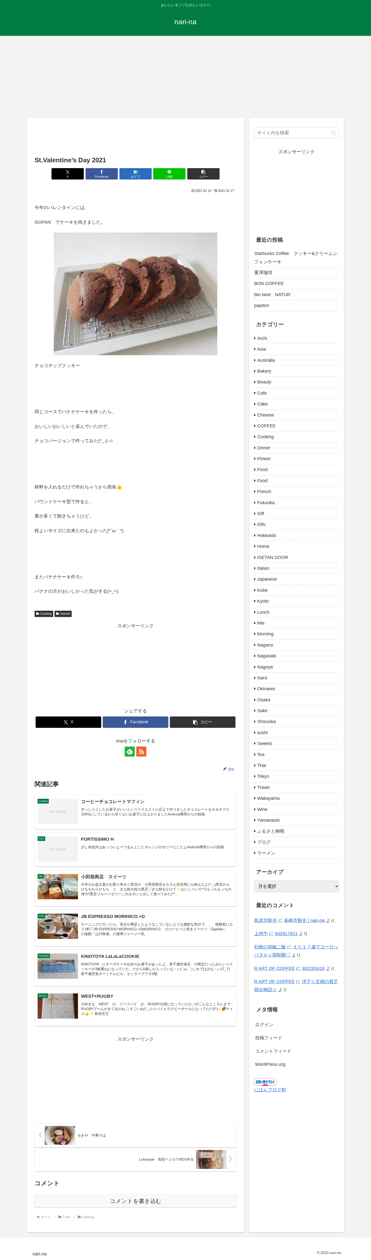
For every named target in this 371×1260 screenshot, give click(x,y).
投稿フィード (268, 1037)
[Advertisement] (185, 75)
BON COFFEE (269, 283)
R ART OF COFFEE (274, 968)
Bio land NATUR (272, 294)
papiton (261, 305)
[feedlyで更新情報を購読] (130, 752)
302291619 (313, 968)
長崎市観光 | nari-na (304, 920)
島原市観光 (265, 920)
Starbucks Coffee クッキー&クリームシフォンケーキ (295, 257)
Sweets (65, 613)
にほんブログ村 (270, 1089)
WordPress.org (270, 1064)
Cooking (46, 613)
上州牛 (261, 933)
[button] (203, 173)
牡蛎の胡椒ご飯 (270, 946)
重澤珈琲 (263, 272)
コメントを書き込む (136, 1201)
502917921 (286, 933)
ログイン (264, 1024)
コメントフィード (273, 1051)
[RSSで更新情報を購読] (141, 752)
